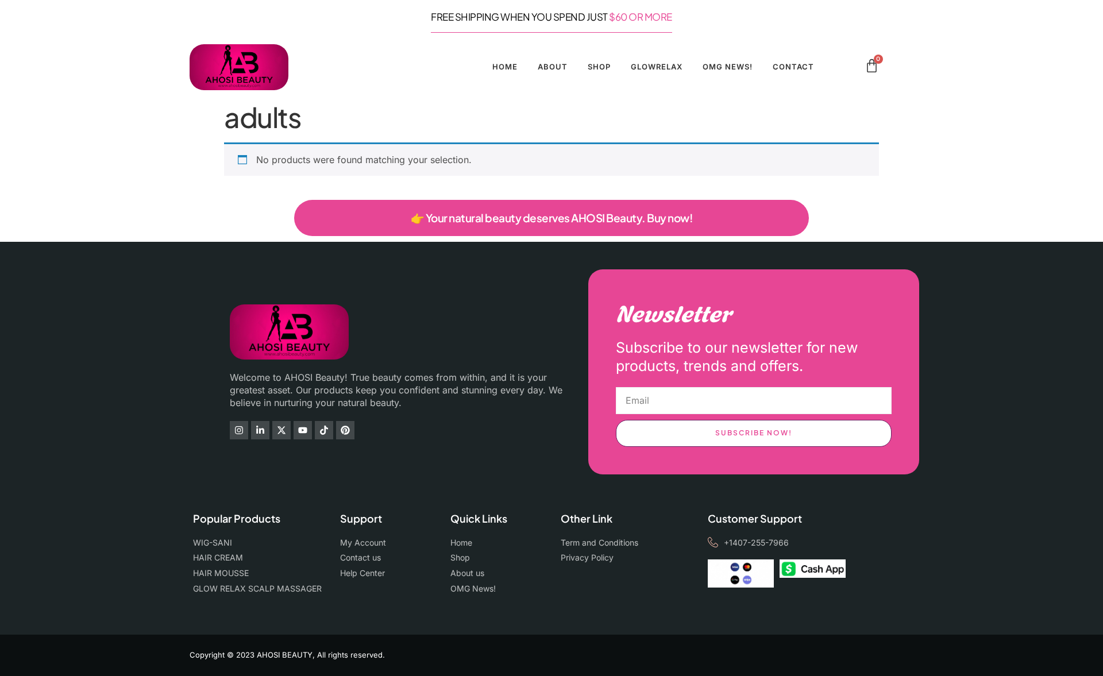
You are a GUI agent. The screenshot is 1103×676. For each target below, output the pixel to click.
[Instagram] (239, 430)
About (553, 66)
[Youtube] (303, 430)
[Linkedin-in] (260, 430)
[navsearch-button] (852, 68)
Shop (599, 66)
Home (505, 66)
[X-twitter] (281, 430)
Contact (793, 66)
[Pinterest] (345, 430)
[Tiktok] (324, 430)
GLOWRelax (656, 66)
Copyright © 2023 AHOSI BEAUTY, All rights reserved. (287, 654)
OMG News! (728, 66)
